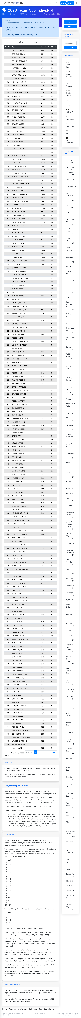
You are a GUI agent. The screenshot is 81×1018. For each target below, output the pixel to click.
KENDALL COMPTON (20, 513)
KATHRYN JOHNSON (20, 730)
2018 (68, 124)
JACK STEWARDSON (20, 261)
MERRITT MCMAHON (20, 569)
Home (5, 14)
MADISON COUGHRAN (20, 201)
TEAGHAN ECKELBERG (20, 219)
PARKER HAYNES (18, 664)
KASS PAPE (16, 292)
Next (54, 752)
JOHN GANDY (17, 618)
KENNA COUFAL (18, 566)
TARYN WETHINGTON (20, 639)
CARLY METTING (18, 454)
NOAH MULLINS (18, 590)
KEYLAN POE (17, 411)
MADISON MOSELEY (19, 166)
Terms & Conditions (72, 1013)
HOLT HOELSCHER (19, 688)
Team (14, 47)
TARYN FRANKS (18, 541)
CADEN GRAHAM (18, 681)
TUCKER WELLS (18, 296)
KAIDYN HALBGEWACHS (21, 520)
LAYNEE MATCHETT (19, 636)
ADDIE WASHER (18, 142)
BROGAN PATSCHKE (19, 674)
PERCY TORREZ (18, 646)
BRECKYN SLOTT (18, 114)
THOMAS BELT (17, 289)
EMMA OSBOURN (18, 383)
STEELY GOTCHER (19, 159)
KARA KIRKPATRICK (19, 282)
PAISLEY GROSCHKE (20, 61)
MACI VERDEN (17, 594)
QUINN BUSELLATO (19, 510)
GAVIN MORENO (18, 408)
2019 (68, 117)
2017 (67, 131)
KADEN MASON (18, 629)
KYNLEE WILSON (18, 422)
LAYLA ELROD (17, 720)
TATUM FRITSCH (18, 191)
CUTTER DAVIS (17, 660)
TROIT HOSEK (17, 299)
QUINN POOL (17, 89)
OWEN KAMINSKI (18, 331)
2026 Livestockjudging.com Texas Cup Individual (40, 14)
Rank (7, 47)
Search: (35, 42)
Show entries (14, 42)
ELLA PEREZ (16, 573)
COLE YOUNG (17, 555)
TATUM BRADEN (18, 250)
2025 (68, 62)
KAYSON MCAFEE (18, 478)
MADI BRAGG (17, 748)
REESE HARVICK (18, 433)
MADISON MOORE (19, 212)
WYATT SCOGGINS (19, 75)
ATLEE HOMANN (18, 376)
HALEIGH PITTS (18, 229)
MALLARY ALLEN (18, 397)
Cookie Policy (75, 1015)
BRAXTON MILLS (18, 257)
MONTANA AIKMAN (19, 103)
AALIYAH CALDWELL (20, 538)
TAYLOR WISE (17, 96)
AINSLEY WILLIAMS (19, 366)
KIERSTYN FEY (17, 464)
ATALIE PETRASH (18, 121)
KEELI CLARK (17, 152)
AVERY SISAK (17, 348)
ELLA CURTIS (17, 187)
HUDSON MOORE (18, 460)
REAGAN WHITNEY (19, 706)
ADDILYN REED (18, 226)
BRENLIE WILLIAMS (19, 57)
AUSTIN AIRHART (18, 156)
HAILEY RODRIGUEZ (19, 310)
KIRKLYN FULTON (18, 254)
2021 (68, 100)
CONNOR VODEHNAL (20, 278)
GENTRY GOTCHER (19, 86)
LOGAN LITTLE (17, 443)
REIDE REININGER (18, 583)
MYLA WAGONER (18, 131)
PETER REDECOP (18, 313)
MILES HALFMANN (19, 271)
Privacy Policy (61, 1013)
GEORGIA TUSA (18, 499)
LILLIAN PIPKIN (17, 671)
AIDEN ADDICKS (18, 580)
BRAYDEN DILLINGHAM (21, 737)
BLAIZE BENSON (18, 355)
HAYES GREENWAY (19, 468)
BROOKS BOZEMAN (19, 601)
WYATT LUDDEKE (18, 545)
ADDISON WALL (18, 727)
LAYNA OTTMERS (18, 303)
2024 (68, 72)
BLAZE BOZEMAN (18, 552)
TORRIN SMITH (17, 611)
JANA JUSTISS (17, 699)
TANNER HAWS (18, 110)
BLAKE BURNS (17, 415)
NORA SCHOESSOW (19, 359)
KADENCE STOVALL (19, 173)
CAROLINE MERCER (19, 306)
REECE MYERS (17, 338)
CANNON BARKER (19, 517)
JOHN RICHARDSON (19, 345)
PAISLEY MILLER (18, 457)
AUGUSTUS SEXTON (20, 177)
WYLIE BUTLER (17, 320)
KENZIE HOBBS (17, 450)
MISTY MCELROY (18, 678)
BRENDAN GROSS (18, 54)
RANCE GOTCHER (19, 243)
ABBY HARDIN (17, 233)
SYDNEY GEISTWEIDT (20, 341)
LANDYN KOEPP (18, 334)
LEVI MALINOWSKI (19, 317)
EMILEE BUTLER (18, 503)
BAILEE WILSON (18, 492)
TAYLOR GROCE (18, 124)
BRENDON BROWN (19, 240)
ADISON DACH (17, 373)
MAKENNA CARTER (19, 404)
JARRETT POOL (18, 482)
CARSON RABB (17, 716)
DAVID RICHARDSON (20, 418)
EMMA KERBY (17, 723)
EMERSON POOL (18, 64)
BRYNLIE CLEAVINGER (20, 562)
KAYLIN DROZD (18, 576)
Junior (70, 26)
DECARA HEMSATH (19, 194)
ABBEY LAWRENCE (19, 401)
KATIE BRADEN (17, 527)
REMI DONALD (17, 362)
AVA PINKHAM (17, 247)
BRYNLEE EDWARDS (19, 394)
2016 (68, 138)
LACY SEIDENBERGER (20, 327)
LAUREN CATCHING (19, 741)
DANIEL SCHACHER (19, 597)
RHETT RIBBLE (17, 692)
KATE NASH (16, 145)
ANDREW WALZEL (19, 475)
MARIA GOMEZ (17, 496)
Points (41, 47)
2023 (68, 81)
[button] (50, 3)
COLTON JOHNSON (19, 548)
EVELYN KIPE (17, 485)
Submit (70, 48)
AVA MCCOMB (17, 653)
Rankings (13, 14)
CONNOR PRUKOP (19, 324)
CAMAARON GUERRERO (21, 390)
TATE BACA (16, 702)
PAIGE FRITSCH (18, 615)
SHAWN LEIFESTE (18, 215)
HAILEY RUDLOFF (18, 149)
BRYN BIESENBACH (19, 534)
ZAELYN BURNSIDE (19, 426)
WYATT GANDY (18, 352)
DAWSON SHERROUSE (20, 107)
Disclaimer (66, 1015)
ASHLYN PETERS (18, 236)
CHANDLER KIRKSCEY (20, 184)
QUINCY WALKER (18, 135)
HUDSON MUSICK (19, 82)
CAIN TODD (16, 657)
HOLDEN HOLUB (18, 222)
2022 (68, 91)
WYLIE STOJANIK (18, 72)
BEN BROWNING (18, 734)
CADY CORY (16, 163)
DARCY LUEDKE (18, 128)
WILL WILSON (17, 608)
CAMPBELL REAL (18, 205)
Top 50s (51, 47)
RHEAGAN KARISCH (19, 275)
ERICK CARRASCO (19, 531)
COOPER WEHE (18, 198)
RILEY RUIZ (16, 489)
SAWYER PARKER (18, 440)
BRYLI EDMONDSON (19, 506)
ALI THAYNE (16, 208)
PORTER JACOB (18, 625)
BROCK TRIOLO (18, 436)
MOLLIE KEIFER (18, 695)
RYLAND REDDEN (19, 380)
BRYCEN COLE (17, 559)
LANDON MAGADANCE (21, 93)
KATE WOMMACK (18, 447)
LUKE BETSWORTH (19, 471)
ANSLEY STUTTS (18, 604)
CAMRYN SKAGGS (19, 268)
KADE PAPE (16, 170)
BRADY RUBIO (17, 713)
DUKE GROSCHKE (19, 50)
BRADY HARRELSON (19, 387)
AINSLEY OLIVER (18, 117)
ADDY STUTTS (17, 709)
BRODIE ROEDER (18, 138)
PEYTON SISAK (18, 100)
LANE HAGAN (17, 650)
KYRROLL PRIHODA (19, 68)
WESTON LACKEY (19, 622)
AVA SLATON (17, 643)
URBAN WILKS (17, 632)
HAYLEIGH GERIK (18, 744)
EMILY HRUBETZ (18, 180)
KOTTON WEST (17, 264)
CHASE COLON (18, 369)
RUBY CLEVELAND (19, 524)
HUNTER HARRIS (18, 429)
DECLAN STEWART (19, 587)
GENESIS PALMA (18, 667)
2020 (68, 110)
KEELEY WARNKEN (19, 285)
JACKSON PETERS (19, 79)
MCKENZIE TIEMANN (20, 685)
